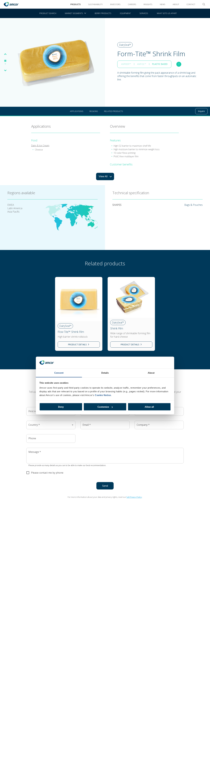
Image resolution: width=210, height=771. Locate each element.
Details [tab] (105, 372)
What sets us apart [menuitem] (167, 13)
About (176, 4)
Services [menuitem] (143, 13)
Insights (148, 4)
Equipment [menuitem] (125, 13)
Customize (103, 407)
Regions (93, 111)
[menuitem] (75, 13)
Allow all (149, 407)
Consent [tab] (58, 372)
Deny (61, 407)
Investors (115, 4)
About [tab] (151, 372)
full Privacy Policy (134, 497)
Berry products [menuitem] (103, 13)
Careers (132, 4)
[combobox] (50, 425)
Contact (190, 4)
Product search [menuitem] (47, 13)
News (162, 4)
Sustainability (95, 4)
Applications (76, 111)
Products (75, 4)
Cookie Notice (103, 395)
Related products (113, 111)
